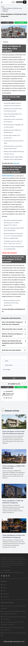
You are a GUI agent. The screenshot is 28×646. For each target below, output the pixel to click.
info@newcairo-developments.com (8, 394)
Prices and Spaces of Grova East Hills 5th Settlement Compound (13, 432)
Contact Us (6, 596)
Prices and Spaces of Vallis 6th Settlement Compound (13, 502)
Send (14, 378)
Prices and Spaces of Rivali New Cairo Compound (12, 9)
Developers (6, 593)
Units (4, 590)
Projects (5, 587)
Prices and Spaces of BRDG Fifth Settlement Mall (14, 467)
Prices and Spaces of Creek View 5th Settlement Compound (14, 536)
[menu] (24, 2)
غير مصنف (4, 11)
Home (2, 6)
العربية (13, 2)
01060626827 (9, 391)
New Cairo (21, 641)
